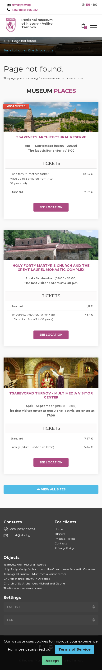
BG (95, 4)
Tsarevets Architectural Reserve (25, 564)
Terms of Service (74, 649)
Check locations (40, 50)
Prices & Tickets (65, 538)
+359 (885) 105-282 (22, 529)
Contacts (61, 543)
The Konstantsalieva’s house (23, 588)
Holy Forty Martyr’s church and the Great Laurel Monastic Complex (49, 569)
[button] (93, 26)
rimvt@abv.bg (19, 535)
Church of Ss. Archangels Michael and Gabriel (34, 583)
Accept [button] (52, 661)
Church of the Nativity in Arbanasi (27, 578)
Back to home (15, 50)
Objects (60, 534)
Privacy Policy (64, 548)
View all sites (52, 489)
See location (51, 207)
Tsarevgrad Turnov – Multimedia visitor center (35, 574)
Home (59, 529)
